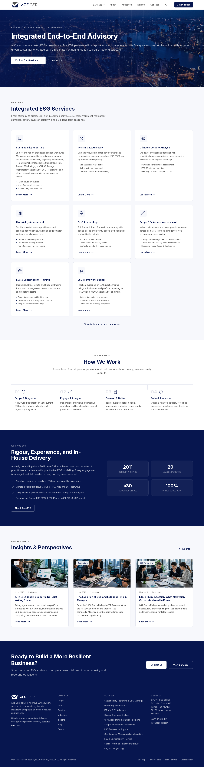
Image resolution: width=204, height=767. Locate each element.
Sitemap (141, 760)
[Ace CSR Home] (24, 4)
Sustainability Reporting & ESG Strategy (123, 700)
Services (97, 5)
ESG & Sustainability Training (118, 739)
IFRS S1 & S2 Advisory (115, 710)
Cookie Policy (187, 760)
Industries (126, 4)
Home (61, 700)
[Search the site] (166, 4)
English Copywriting (114, 748)
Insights (141, 4)
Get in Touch (183, 4)
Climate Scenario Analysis (116, 715)
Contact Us (156, 664)
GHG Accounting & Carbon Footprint (122, 720)
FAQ (60, 724)
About (113, 4)
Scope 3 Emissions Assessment (119, 724)
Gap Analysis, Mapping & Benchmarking (123, 734)
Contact (154, 4)
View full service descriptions (100, 324)
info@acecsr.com (159, 722)
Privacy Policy (155, 760)
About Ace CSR (23, 508)
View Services (180, 665)
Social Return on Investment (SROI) (121, 743)
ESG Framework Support (116, 729)
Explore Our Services (26, 60)
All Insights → (186, 549)
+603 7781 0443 (159, 719)
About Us (57, 60)
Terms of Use (171, 760)
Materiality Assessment (115, 705)
